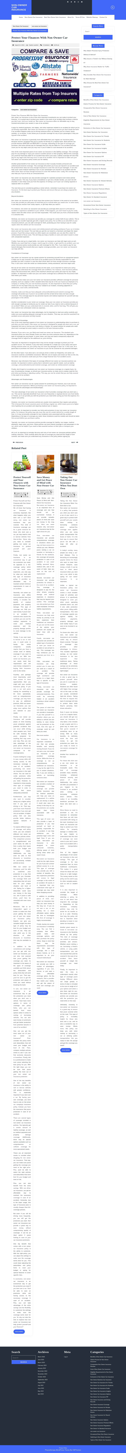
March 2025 (41, 1356)
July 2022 (40, 1385)
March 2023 (41, 1362)
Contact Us (103, 17)
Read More (20, 1332)
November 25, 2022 (69, 493)
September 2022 (43, 1379)
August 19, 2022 (21, 493)
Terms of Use (80, 17)
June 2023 (41, 1359)
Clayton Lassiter (33, 45)
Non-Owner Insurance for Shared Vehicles (98, 181)
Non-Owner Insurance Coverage (94, 164)
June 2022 (41, 1388)
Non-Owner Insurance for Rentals (95, 168)
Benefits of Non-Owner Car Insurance (96, 100)
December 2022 (42, 1371)
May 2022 (41, 1391)
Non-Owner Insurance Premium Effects (97, 189)
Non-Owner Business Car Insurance (96, 132)
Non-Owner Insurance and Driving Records (98, 160)
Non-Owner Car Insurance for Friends (96, 136)
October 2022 (42, 1377)
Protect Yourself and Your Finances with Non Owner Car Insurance (22, 483)
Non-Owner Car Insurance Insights (95, 148)
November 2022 (42, 1374)
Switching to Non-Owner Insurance (95, 209)
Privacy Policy (63, 1448)
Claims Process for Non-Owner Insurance (97, 104)
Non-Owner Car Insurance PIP (94, 156)
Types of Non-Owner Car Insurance (95, 213)
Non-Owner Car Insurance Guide (95, 144)
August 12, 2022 (19, 45)
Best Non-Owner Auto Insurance (55, 17)
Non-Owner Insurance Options (94, 185)
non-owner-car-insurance (33, 17)
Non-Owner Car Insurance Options (95, 152)
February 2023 (42, 1365)
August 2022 (41, 1382)
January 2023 (42, 1368)
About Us (71, 17)
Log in (66, 1356)
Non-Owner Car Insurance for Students (97, 140)
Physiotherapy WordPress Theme (57, 1450)
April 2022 (41, 1394)
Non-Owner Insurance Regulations (95, 193)
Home (21, 17)
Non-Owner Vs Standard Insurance (95, 197)
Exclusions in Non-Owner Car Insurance (97, 128)
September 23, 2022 (46, 490)
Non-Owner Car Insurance (20, 26)
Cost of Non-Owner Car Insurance (95, 116)
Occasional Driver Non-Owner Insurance (97, 205)
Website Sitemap (92, 17)
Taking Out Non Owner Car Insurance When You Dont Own (68, 483)
